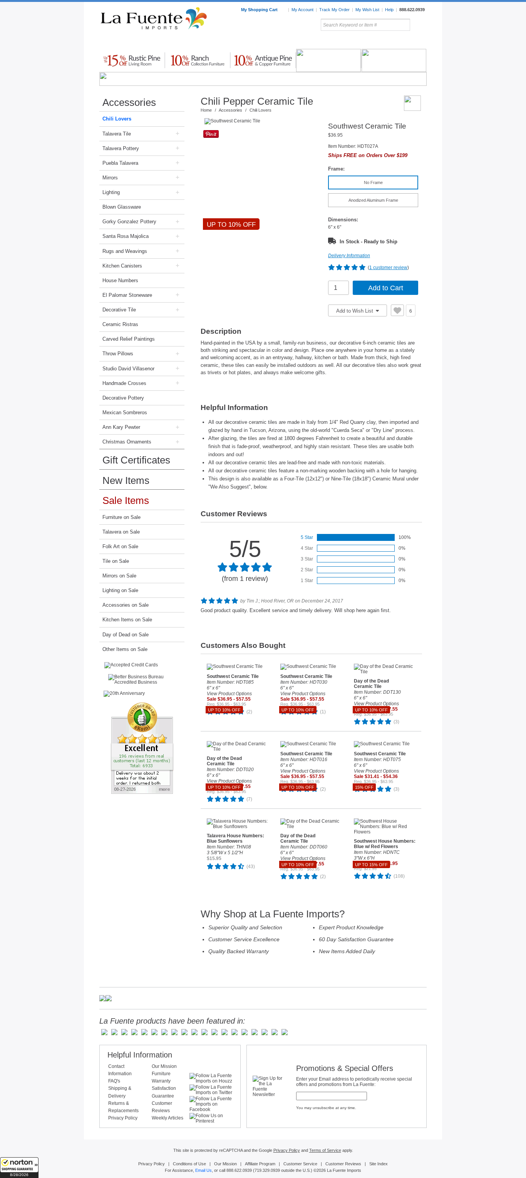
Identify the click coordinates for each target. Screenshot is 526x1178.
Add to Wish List (355, 311)
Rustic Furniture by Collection (132, 42)
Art (281, 42)
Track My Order (334, 9)
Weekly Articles (167, 1118)
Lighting (375, 42)
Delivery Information (349, 255)
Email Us (203, 1170)
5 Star (307, 537)
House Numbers (120, 280)
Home (206, 110)
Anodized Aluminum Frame (373, 200)
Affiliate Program (260, 1163)
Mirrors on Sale (119, 576)
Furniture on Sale (121, 517)
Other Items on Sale (124, 649)
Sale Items (408, 42)
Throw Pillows (117, 353)
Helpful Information (139, 1055)
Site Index (378, 1163)
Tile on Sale (115, 561)
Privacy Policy (122, 1118)
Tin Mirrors (347, 42)
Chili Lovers (116, 119)
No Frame (373, 182)
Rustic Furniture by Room (192, 42)
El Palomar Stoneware (127, 295)
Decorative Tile (119, 310)
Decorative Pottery (123, 398)
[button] (19, 1167)
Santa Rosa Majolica (125, 236)
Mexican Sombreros (124, 412)
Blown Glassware (121, 207)
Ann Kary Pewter (121, 427)
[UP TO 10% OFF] (262, 121)
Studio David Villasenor (128, 368)
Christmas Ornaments (126, 442)
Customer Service (300, 1163)
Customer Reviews (343, 1163)
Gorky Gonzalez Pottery (129, 221)
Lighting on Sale (120, 590)
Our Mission (164, 1066)
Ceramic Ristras (120, 324)
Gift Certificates (136, 460)
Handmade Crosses (124, 383)
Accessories (129, 102)
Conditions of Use (189, 1163)
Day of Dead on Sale (125, 635)
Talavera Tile (116, 134)
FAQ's (114, 1081)
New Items (125, 480)
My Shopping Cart (260, 9)
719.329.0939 (267, 1170)
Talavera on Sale (121, 532)
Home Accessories (246, 42)
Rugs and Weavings (124, 251)
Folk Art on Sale (120, 546)
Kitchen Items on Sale (127, 619)
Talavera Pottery (320, 42)
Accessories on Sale (125, 605)
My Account (302, 9)
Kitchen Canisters (122, 266)
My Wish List (367, 9)
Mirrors (110, 178)
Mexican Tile (297, 42)
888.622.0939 (412, 9)
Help (389, 9)
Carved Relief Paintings (128, 339)
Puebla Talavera (120, 163)
